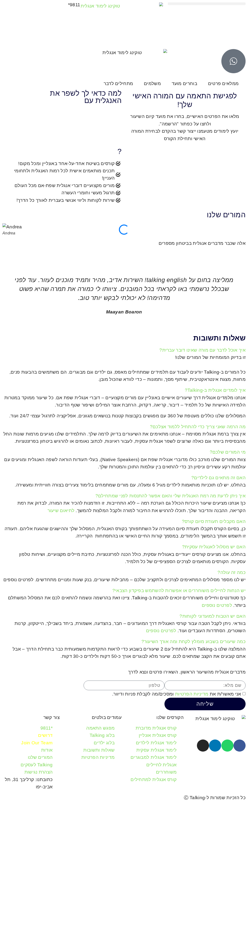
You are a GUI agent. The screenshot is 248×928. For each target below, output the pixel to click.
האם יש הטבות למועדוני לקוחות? (212, 616)
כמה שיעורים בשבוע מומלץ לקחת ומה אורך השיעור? (193, 641)
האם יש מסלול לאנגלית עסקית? (214, 546)
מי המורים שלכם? (228, 452)
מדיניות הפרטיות (192, 694)
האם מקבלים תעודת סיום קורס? (214, 521)
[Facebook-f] (239, 746)
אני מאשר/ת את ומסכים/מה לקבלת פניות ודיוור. (176, 694)
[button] (207, 3)
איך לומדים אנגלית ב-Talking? (215, 390)
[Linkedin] (215, 746)
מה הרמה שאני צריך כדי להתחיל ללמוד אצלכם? (198, 426)
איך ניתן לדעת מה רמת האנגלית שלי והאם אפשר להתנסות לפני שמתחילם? (170, 495)
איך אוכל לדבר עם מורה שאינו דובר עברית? (202, 350)
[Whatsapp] (227, 746)
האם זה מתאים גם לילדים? (218, 477)
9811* (74, 4)
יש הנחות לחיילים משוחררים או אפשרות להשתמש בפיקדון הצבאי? (179, 590)
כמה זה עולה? (231, 572)
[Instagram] (203, 746)
